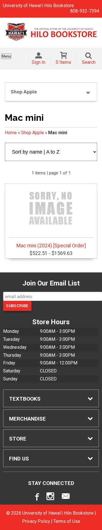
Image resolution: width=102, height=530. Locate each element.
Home (11, 132)
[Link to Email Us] (65, 497)
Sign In (38, 62)
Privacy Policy (36, 521)
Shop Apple (32, 132)
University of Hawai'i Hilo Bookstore (38, 5)
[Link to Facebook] (36, 497)
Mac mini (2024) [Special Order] (51, 245)
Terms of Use (66, 521)
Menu (6, 56)
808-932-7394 (84, 11)
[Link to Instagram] (51, 497)
